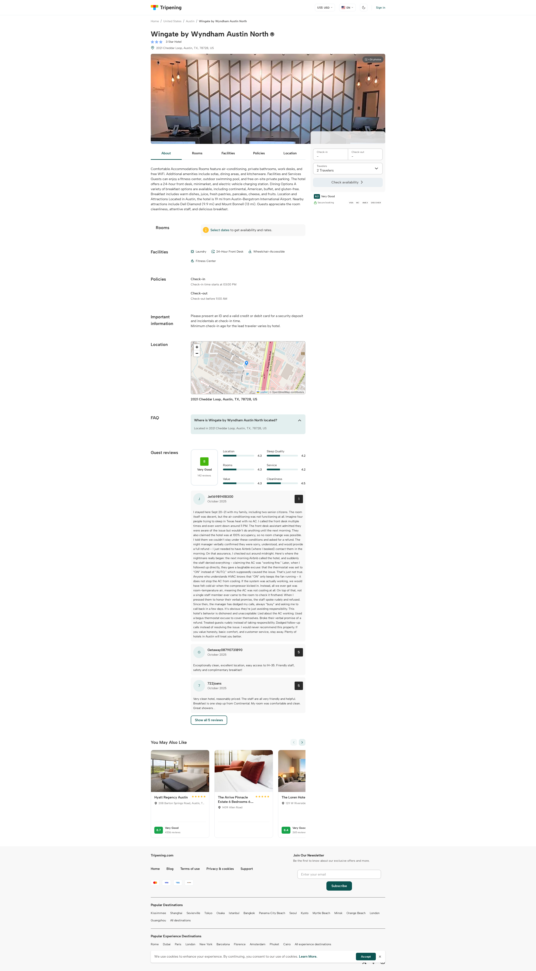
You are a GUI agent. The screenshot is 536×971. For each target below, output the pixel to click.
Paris (178, 944)
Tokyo (208, 913)
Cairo (287, 944)
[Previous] (293, 742)
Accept (366, 956)
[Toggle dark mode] (363, 7)
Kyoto (304, 913)
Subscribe (339, 886)
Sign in (380, 7)
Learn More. (308, 956)
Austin (190, 21)
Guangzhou (158, 920)
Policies (259, 153)
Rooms (197, 153)
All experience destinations (313, 944)
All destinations (180, 920)
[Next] (302, 742)
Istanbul (234, 913)
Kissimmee (158, 913)
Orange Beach (356, 913)
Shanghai (176, 913)
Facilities (228, 153)
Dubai (167, 944)
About (166, 153)
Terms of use (190, 869)
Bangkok (249, 913)
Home (155, 21)
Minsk (338, 913)
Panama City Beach (272, 913)
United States (172, 21)
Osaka (220, 913)
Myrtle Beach (321, 913)
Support (247, 869)
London (375, 913)
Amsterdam (257, 944)
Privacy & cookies (220, 869)
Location (290, 153)
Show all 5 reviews (209, 720)
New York (206, 944)
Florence (240, 944)
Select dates (219, 230)
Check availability (344, 182)
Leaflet (263, 392)
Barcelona (223, 944)
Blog (170, 869)
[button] (246, 363)
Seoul (293, 913)
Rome (155, 944)
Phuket (274, 944)
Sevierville (193, 913)
